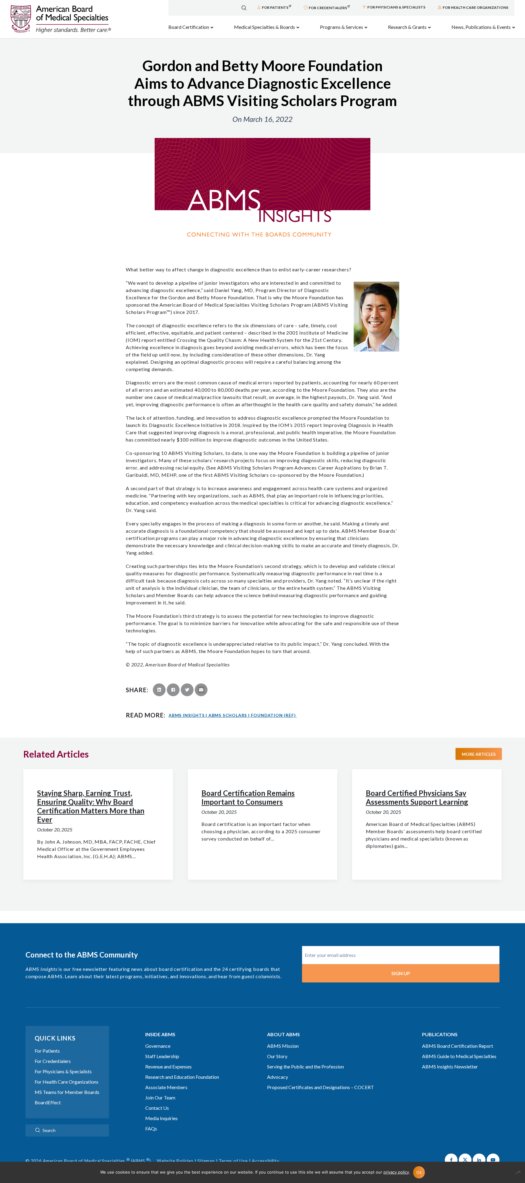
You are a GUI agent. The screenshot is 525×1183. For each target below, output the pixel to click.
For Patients (47, 1051)
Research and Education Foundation (182, 1077)
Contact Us (157, 1108)
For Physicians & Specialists (63, 1071)
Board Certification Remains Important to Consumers (248, 797)
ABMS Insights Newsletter (450, 1066)
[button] (451, 1160)
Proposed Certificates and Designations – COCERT (320, 1087)
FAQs (151, 1128)
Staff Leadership (162, 1056)
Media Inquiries (161, 1118)
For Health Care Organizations (66, 1082)
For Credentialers (53, 1061)
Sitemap (206, 1161)
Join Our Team (160, 1097)
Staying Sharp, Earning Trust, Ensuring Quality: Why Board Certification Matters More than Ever (90, 806)
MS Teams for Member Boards (67, 1092)
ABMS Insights (188, 715)
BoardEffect (48, 1102)
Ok (419, 1172)
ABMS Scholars (229, 715)
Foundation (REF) (273, 715)
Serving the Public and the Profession (305, 1066)
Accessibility (265, 1161)
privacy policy (396, 1172)
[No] (517, 1175)
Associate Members (166, 1087)
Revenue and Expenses (168, 1066)
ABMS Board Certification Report (457, 1046)
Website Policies (175, 1161)
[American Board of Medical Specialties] (61, 19)
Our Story (277, 1056)
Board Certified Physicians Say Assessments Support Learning (417, 797)
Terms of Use (233, 1161)
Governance (157, 1046)
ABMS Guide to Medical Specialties (459, 1056)
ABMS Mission (283, 1046)
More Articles (479, 754)
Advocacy (277, 1077)
